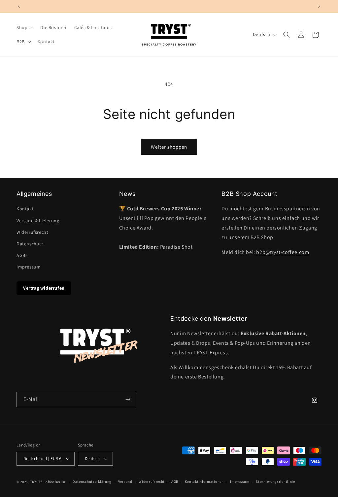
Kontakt (25, 209)
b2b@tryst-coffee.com (282, 252)
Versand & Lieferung (38, 221)
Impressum (29, 267)
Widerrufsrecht (32, 232)
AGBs (22, 255)
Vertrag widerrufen (44, 288)
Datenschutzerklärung (92, 481)
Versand (125, 481)
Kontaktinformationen (204, 481)
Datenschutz (30, 244)
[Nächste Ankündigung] (319, 6)
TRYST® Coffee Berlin (47, 481)
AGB (174, 481)
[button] (24, 27)
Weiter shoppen (169, 147)
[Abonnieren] (127, 399)
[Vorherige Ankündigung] (19, 6)
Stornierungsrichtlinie (275, 481)
